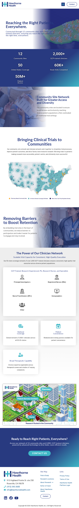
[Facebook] (11, 498)
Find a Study (44, 475)
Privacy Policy (64, 476)
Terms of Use (64, 479)
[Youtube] (16, 498)
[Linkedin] (5, 498)
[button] (63, 4)
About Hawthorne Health (46, 490)
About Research (45, 482)
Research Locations (47, 479)
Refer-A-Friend (45, 486)
